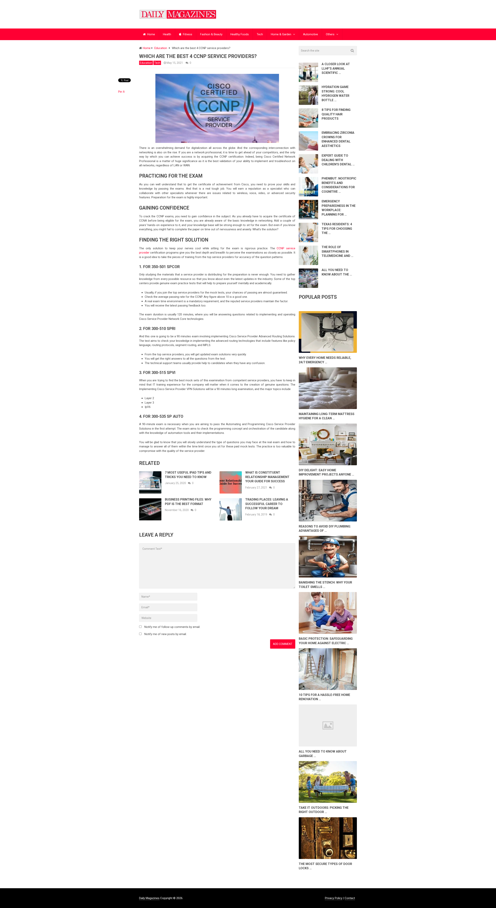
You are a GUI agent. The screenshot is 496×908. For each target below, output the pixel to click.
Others (330, 34)
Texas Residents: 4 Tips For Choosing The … (337, 228)
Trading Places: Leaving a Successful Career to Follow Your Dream (266, 504)
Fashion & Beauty (211, 34)
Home (150, 34)
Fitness (187, 34)
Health (167, 34)
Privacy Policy (333, 898)
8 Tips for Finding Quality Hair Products (336, 114)
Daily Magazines (149, 898)
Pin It (121, 91)
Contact (350, 898)
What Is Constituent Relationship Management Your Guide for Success (267, 477)
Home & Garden (281, 34)
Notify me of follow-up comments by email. (172, 627)
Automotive (310, 34)
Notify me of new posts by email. (165, 634)
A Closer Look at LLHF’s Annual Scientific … (336, 68)
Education (146, 62)
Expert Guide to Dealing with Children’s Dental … (338, 160)
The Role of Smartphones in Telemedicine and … (337, 251)
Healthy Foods (239, 34)
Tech (260, 34)
